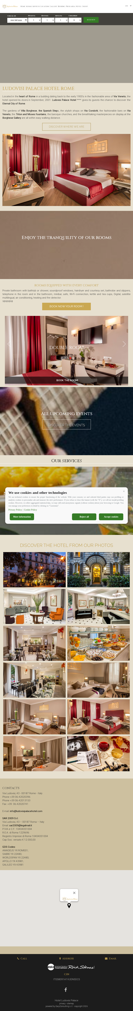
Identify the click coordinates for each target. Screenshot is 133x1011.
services (36, 6)
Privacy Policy (15, 510)
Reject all (84, 517)
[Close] (74, 893)
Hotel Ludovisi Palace (66, 1000)
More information (22, 517)
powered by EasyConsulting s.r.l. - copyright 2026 (67, 1006)
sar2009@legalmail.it (20, 825)
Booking (61, 6)
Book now (91, 20)
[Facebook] (66, 990)
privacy (62, 1003)
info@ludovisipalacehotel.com (26, 811)
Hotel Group (82, 6)
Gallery (53, 6)
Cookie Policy (30, 510)
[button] (124, 491)
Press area (70, 6)
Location (45, 6)
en (126, 6)
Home (22, 6)
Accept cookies (111, 517)
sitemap (70, 1003)
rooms (29, 6)
